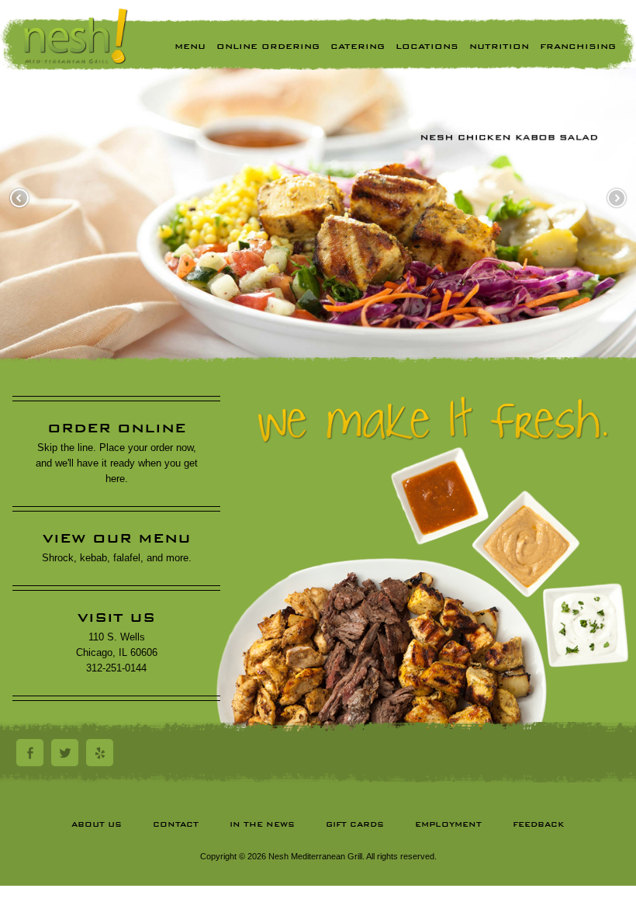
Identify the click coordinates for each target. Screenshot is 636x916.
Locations (427, 46)
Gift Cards (355, 824)
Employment (448, 824)
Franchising (578, 46)
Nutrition (499, 46)
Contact (176, 824)
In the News (262, 824)
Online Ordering (268, 46)
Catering (357, 46)
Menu (190, 46)
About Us (96, 824)
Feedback (539, 824)
